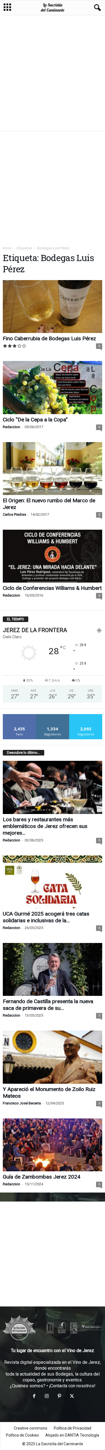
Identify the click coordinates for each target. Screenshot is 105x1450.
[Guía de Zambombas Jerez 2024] (52, 1144)
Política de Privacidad (72, 1428)
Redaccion (11, 427)
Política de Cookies (22, 1435)
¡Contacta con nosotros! (72, 1385)
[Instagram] (46, 1397)
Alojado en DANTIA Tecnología (72, 1435)
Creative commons (30, 1428)
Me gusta (19, 716)
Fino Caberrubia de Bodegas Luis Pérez (49, 338)
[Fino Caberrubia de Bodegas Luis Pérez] (52, 306)
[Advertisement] (52, 72)
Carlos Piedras (14, 514)
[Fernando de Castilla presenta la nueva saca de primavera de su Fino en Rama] (52, 969)
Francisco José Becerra (22, 1103)
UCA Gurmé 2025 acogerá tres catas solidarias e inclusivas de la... (46, 917)
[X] (71, 1397)
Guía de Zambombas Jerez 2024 (41, 1177)
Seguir (52, 716)
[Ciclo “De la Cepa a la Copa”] (52, 387)
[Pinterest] (59, 1397)
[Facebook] (34, 1397)
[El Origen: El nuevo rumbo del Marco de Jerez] (52, 468)
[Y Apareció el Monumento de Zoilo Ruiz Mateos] (52, 1057)
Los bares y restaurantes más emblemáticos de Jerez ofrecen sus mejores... (45, 826)
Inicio (7, 248)
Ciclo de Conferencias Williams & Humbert (52, 588)
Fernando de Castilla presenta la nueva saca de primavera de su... (48, 1004)
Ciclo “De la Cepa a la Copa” (35, 419)
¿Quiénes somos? (27, 1385)
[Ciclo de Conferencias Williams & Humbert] (52, 556)
